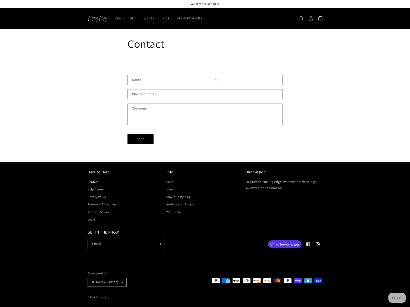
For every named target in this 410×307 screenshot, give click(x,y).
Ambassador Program (181, 204)
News (170, 189)
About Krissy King (178, 197)
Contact (93, 182)
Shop (169, 182)
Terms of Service (99, 212)
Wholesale (173, 212)
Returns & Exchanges (102, 204)
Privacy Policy (97, 197)
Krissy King (102, 297)
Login (91, 219)
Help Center (96, 189)
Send (140, 139)
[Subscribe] (159, 244)
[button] (120, 18)
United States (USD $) (105, 282)
